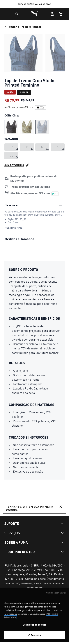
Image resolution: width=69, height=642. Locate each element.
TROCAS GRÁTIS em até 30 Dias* (34, 4)
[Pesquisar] (17, 14)
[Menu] (8, 14)
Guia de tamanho (14, 165)
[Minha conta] (52, 14)
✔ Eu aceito (34, 635)
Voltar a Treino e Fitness (25, 26)
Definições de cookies (35, 624)
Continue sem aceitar (56, 592)
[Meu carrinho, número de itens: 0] (61, 14)
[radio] (11, 127)
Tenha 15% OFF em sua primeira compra (29, 508)
